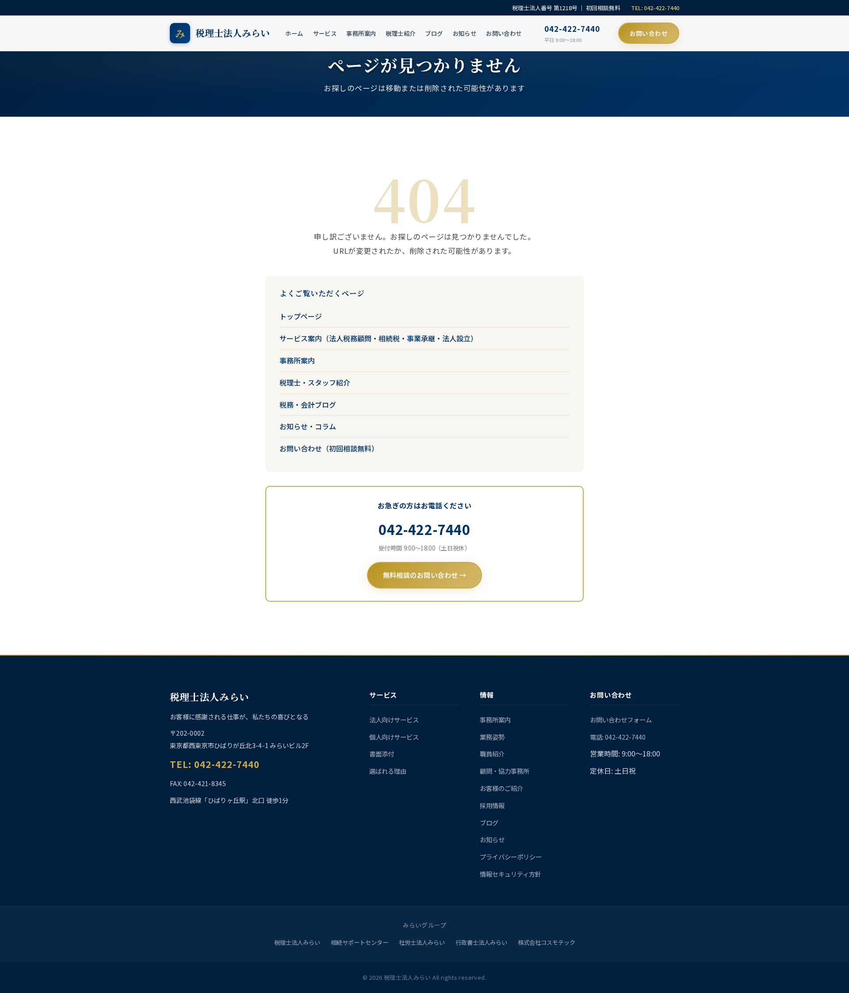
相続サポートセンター (359, 942)
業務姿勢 (492, 736)
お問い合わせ (503, 33)
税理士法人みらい (297, 942)
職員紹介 (492, 753)
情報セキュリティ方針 (510, 873)
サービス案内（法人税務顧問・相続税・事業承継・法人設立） (378, 338)
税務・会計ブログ (307, 404)
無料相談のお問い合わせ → (425, 575)
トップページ (300, 316)
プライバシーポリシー (511, 856)
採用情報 (492, 805)
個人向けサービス (394, 736)
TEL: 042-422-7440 (655, 8)
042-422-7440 (572, 28)
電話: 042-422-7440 (618, 736)
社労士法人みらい (422, 942)
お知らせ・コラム (307, 426)
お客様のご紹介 (501, 788)
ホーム (294, 33)
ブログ (434, 33)
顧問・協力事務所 (504, 770)
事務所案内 (361, 33)
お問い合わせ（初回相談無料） (329, 448)
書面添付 (381, 753)
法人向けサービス (394, 719)
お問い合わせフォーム (621, 719)
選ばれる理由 (387, 770)
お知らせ (465, 33)
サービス (325, 33)
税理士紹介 (400, 33)
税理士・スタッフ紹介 (314, 382)
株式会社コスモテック (546, 942)
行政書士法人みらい (481, 942)
